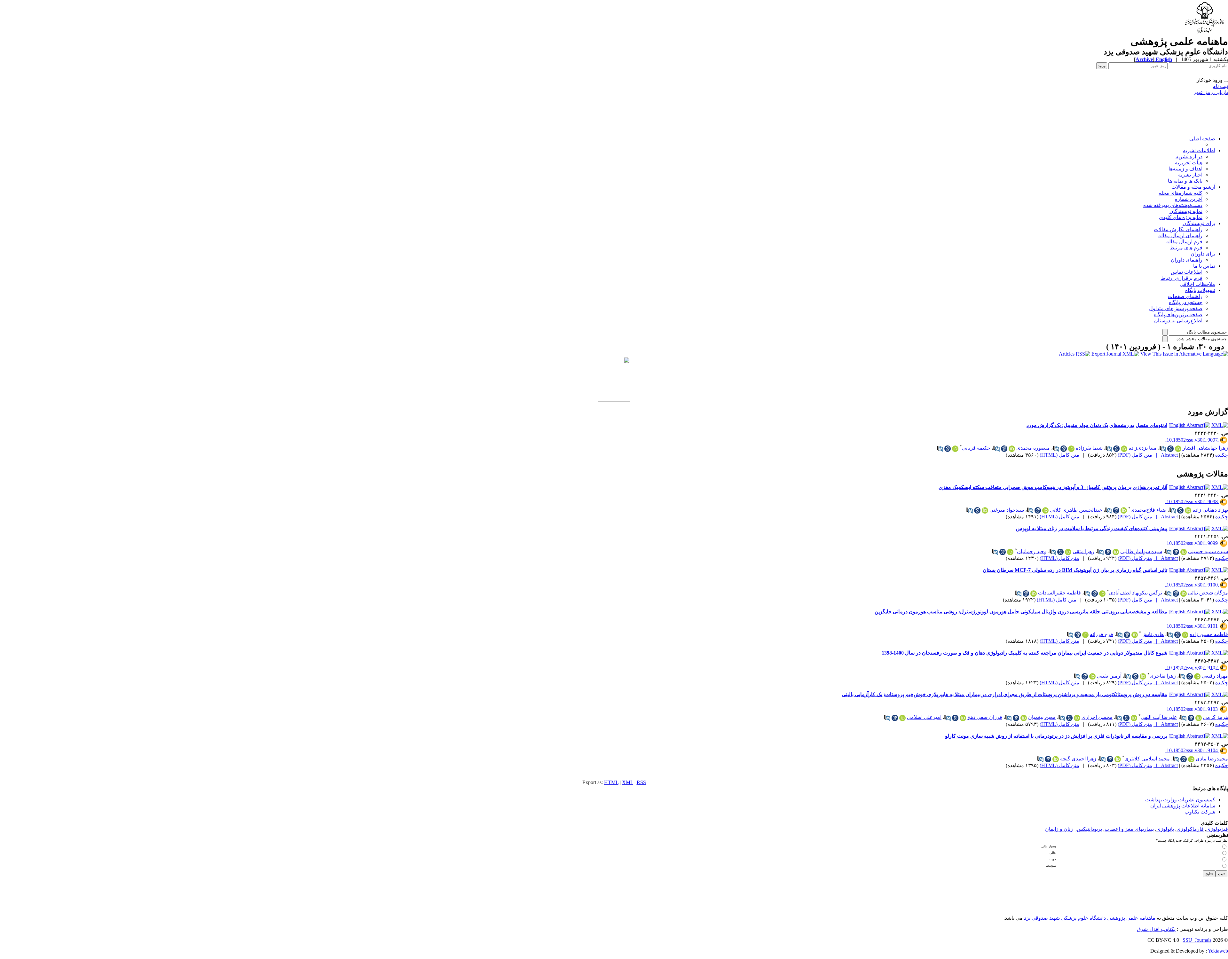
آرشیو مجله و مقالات (1193, 187)
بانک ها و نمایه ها (1185, 181)
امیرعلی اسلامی (924, 717)
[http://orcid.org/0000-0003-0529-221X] (1134, 635)
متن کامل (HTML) (1059, 455)
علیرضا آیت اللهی (1159, 717)
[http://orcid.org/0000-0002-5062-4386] (1085, 635)
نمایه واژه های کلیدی (1180, 217)
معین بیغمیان (1042, 717)
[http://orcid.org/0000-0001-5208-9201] (963, 718)
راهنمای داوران (1186, 260)
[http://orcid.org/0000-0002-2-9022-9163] (1116, 552)
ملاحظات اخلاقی (1197, 284)
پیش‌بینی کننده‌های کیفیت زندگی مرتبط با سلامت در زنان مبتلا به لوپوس (1091, 528)
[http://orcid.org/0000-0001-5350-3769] (1143, 676)
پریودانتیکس (1089, 829)
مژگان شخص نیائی (1208, 592)
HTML (611, 782)
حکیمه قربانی (976, 448)
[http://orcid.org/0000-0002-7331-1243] (1055, 759)
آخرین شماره (1188, 199)
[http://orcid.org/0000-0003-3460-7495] (1010, 552)
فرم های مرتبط (1185, 247)
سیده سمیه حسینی (1208, 551)
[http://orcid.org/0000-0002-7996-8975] (1191, 759)
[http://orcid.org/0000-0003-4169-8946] (1178, 448)
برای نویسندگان (1199, 223)
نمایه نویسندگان (1185, 211)
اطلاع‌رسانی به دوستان (1178, 320)
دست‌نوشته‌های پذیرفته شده (1172, 205)
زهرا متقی (1083, 551)
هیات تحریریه (1188, 162)
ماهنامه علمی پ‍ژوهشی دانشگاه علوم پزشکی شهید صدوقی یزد (1089, 918)
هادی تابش (1152, 634)
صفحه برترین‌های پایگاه (1178, 314)
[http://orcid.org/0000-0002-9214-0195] (1124, 510)
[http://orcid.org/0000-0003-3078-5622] (1188, 510)
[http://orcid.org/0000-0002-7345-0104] (1068, 552)
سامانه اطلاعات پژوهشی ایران (1182, 805)
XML (627, 782)
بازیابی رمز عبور (1210, 92)
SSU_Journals (1197, 940)
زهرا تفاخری (1163, 676)
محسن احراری (1097, 717)
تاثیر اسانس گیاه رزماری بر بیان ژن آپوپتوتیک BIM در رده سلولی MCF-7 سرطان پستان (1075, 570)
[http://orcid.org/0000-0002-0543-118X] (1077, 718)
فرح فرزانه (1101, 634)
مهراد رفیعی (1215, 676)
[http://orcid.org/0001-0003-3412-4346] (1092, 676)
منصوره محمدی (1033, 448)
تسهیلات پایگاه (1200, 290)
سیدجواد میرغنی (1006, 510)
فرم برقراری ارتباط (1181, 278)
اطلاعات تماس (1186, 272)
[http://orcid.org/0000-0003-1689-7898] (1183, 593)
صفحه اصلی (1202, 138)
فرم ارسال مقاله (1184, 241)
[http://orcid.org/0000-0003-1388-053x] (1183, 552)
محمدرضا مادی (1212, 758)
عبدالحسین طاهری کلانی (1076, 510)
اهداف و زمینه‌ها (1185, 168)
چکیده (1221, 455)
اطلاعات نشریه (1199, 150)
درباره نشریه (1189, 156)
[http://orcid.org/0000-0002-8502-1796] (1117, 759)
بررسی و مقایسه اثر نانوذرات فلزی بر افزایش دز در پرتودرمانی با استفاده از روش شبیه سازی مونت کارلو (1056, 736)
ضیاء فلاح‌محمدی (1148, 510)
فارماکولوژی (1190, 829)
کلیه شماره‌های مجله (1180, 193)
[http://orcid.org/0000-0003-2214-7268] (1102, 593)
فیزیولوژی (1217, 829)
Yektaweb (1218, 951)
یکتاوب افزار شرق (1156, 929)
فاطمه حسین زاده (1209, 634)
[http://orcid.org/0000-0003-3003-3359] (1012, 448)
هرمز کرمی (1215, 717)
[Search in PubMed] (1163, 448)
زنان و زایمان (1059, 829)
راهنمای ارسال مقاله (1180, 235)
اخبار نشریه (1190, 174)
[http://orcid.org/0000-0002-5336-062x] (902, 718)
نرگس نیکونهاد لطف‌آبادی (1135, 592)
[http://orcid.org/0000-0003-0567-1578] (1124, 448)
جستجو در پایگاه (1185, 302)
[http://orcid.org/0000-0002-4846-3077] (985, 510)
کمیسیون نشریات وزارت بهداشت (1180, 799)
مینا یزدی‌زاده (1143, 448)
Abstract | (1165, 455)
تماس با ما (1204, 266)
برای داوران (1203, 253)
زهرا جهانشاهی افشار (1205, 448)
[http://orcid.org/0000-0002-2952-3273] (955, 448)
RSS (641, 782)
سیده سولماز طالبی (1141, 551)
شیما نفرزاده (1089, 448)
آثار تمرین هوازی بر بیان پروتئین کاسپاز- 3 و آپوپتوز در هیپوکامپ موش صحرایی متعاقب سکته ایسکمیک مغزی (1053, 487)
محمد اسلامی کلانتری (1147, 758)
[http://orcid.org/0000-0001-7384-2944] (1198, 718)
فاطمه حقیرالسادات (1059, 592)
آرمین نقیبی (1109, 676)
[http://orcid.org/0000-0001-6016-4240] (1197, 676)
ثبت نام (1220, 86)
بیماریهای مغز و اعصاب (1129, 829)
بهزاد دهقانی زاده (1210, 510)
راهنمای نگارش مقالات (1178, 229)
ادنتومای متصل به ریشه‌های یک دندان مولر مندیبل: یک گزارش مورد (1097, 425)
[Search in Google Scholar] (1170, 448)
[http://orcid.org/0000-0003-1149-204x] (1134, 718)
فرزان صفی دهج (984, 717)
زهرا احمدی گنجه (1078, 758)
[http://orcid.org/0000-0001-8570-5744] (1023, 718)
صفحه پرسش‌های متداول (1175, 308)
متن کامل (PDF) (1135, 455)
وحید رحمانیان (1032, 551)
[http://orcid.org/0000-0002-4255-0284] (1185, 635)
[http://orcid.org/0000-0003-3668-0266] (1045, 510)
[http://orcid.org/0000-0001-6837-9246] (1071, 448)
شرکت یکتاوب (1200, 811)
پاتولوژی (1165, 829)
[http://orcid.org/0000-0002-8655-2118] (1033, 593)
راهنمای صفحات (1185, 296)
